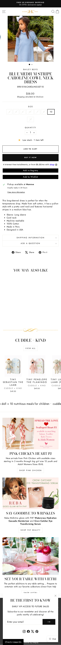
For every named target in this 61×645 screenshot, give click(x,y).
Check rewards (13, 642)
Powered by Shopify (30, 642)
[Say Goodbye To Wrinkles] (30, 493)
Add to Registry (30, 170)
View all (30, 348)
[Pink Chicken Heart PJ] (30, 434)
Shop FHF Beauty (30, 530)
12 (30, 119)
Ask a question (30, 243)
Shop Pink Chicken (30, 470)
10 (51, 111)
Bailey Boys (30, 69)
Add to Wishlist (30, 176)
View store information (16, 192)
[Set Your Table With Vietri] (30, 556)
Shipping (20, 96)
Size (30, 106)
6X (30, 111)
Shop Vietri (30, 592)
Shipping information (31, 237)
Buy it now (30, 157)
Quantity (30, 127)
